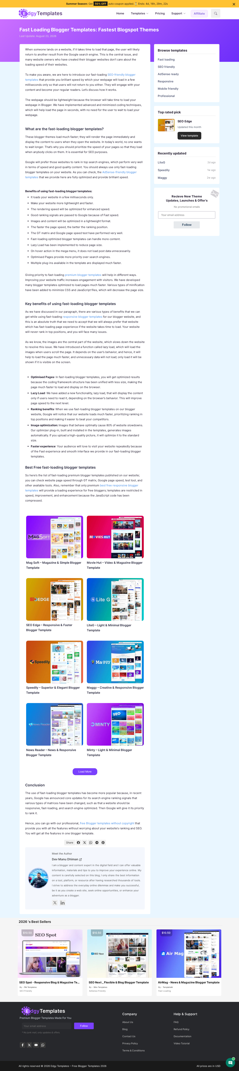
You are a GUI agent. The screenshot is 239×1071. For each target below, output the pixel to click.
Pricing (160, 13)
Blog (125, 1029)
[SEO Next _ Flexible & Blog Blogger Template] (119, 953)
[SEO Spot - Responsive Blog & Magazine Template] (50, 953)
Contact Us (128, 1036)
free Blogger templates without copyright (107, 823)
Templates (138, 13)
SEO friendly (166, 67)
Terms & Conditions (133, 1050)
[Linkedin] (62, 903)
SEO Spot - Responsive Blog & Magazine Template (50, 982)
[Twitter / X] (29, 1046)
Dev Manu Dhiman (65, 859)
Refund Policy (181, 1029)
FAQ (176, 1022)
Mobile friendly (168, 88)
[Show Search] (215, 13)
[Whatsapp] (43, 1046)
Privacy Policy (130, 1043)
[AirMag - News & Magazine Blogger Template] (188, 953)
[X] (55, 903)
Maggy (162, 177)
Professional (166, 96)
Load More (84, 771)
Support (176, 13)
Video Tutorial (182, 1043)
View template (189, 135)
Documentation (182, 1036)
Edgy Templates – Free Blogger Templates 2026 (78, 1065)
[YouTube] (36, 1046)
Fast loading (166, 59)
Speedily (164, 170)
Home (120, 13)
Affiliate (199, 13)
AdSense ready (168, 74)
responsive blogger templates (82, 316)
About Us (127, 1022)
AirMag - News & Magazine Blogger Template (189, 982)
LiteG (161, 162)
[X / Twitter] (84, 842)
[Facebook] (78, 842)
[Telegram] (97, 842)
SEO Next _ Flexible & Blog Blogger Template (119, 982)
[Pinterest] (103, 842)
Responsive (165, 81)
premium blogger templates (83, 275)
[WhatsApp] (91, 842)
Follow (186, 224)
